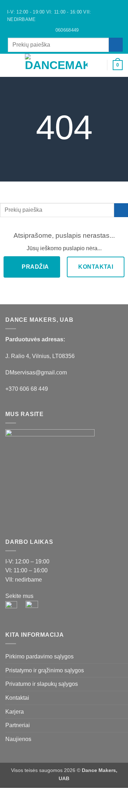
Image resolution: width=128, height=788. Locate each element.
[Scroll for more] (64, 165)
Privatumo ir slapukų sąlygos (41, 684)
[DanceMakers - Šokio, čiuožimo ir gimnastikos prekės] (56, 65)
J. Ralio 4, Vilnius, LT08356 (40, 356)
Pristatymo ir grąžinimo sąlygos (44, 670)
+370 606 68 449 (26, 389)
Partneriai (17, 725)
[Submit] (116, 45)
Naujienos (18, 739)
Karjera (14, 712)
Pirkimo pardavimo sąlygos (39, 656)
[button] (9, 65)
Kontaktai (17, 698)
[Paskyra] (98, 65)
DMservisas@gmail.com (36, 372)
